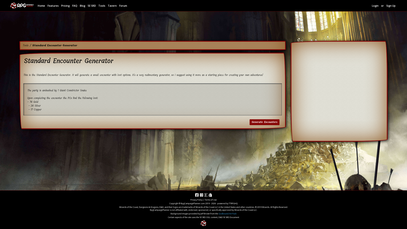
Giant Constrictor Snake (73, 90)
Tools (101, 5)
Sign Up (391, 5)
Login (375, 5)
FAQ (74, 5)
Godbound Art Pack (227, 213)
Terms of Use (211, 199)
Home (41, 5)
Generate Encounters (264, 122)
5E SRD (92, 5)
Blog (82, 5)
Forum (123, 5)
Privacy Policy (196, 199)
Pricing (65, 5)
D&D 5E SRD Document (228, 217)
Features (53, 5)
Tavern (112, 5)
